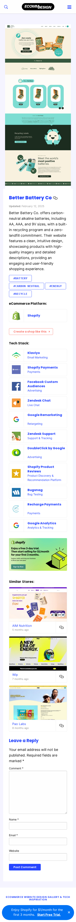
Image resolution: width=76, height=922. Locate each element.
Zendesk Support (41, 434)
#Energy (55, 286)
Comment (16, 768)
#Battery (20, 278)
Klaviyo (33, 353)
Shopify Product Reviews (40, 469)
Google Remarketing (44, 415)
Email (13, 835)
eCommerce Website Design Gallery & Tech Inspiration (38, 898)
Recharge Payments (44, 504)
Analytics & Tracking (40, 527)
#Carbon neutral (26, 286)
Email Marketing (37, 357)
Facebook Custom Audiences (42, 384)
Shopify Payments (42, 367)
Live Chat (33, 405)
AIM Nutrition (22, 626)
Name (14, 819)
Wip (15, 675)
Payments (33, 371)
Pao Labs (19, 724)
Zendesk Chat (39, 400)
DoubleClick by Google (46, 448)
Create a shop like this (30, 332)
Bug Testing (35, 494)
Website (14, 850)
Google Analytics (41, 523)
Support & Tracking (39, 438)
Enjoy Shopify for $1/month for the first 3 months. (37, 912)
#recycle (20, 293)
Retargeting (34, 423)
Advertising (34, 390)
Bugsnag (35, 490)
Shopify (33, 315)
